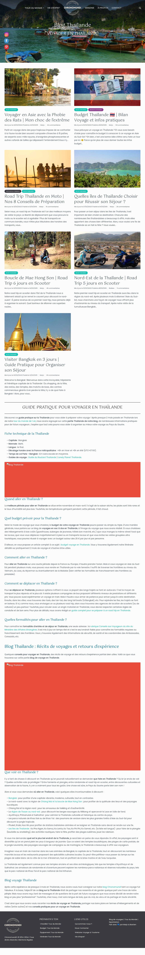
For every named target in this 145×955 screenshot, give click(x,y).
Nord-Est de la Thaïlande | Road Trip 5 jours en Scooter (105, 280)
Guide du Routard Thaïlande (42, 457)
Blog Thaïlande (11, 110)
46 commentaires (53, 288)
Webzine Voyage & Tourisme (87, 932)
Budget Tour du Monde (49, 928)
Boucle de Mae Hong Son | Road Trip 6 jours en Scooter (36, 280)
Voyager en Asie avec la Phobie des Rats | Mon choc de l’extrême (37, 117)
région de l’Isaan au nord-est (25, 811)
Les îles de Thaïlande (19, 828)
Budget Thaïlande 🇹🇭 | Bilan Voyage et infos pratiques (101, 117)
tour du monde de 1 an (24, 421)
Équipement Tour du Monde (51, 932)
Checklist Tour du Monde (50, 924)
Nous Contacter (82, 928)
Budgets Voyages (96, 110)
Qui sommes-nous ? (83, 924)
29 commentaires (52, 375)
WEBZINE (89, 8)
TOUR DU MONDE (33, 8)
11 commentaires (123, 288)
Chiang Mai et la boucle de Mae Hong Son (61, 801)
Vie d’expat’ (80, 936)
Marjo (42, 125)
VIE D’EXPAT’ (53, 8)
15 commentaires (52, 207)
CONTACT (116, 8)
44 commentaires (53, 125)
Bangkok (13, 798)
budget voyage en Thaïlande (75, 544)
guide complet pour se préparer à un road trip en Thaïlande (100, 610)
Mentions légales (26, 940)
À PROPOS (103, 8)
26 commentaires (123, 207)
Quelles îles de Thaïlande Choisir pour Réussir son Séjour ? (106, 199)
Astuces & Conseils (13, 191)
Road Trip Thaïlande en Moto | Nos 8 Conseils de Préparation (34, 199)
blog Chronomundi (112, 887)
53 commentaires (122, 125)
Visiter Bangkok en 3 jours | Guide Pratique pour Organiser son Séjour (35, 365)
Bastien (111, 288)
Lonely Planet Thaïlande (69, 457)
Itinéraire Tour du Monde (50, 936)
